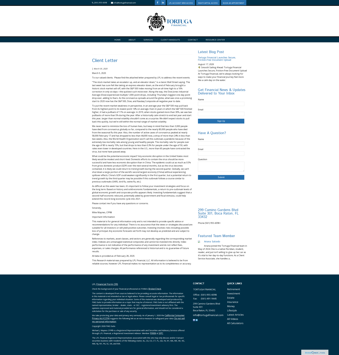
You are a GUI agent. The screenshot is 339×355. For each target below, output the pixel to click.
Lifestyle (232, 310)
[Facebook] (194, 319)
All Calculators (235, 323)
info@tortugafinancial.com (125, 2)
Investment (233, 293)
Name (201, 99)
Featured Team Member (216, 236)
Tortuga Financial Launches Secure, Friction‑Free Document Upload (217, 59)
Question (202, 159)
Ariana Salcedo (212, 241)
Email (200, 109)
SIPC (161, 333)
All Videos (232, 319)
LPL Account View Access (181, 3)
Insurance (232, 302)
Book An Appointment (233, 3)
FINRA (153, 333)
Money (231, 306)
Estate (230, 297)
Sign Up (221, 121)
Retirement (233, 289)
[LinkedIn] (197, 319)
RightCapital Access (208, 3)
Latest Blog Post (211, 52)
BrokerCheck (154, 288)
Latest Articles (235, 314)
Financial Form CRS (107, 284)
